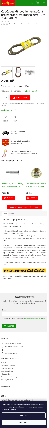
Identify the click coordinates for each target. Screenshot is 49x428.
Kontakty (4, 362)
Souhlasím (23, 422)
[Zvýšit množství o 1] (9, 96)
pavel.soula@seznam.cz (13, 343)
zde (14, 409)
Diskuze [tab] (11, 214)
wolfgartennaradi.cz (11, 353)
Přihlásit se (9, 326)
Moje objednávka (7, 380)
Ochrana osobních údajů (9, 377)
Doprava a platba (7, 371)
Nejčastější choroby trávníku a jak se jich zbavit (17, 400)
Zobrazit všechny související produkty (24, 207)
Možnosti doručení (30, 91)
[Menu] (44, 3)
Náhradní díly (5, 374)
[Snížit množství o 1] (9, 99)
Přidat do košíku (21, 98)
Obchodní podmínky (8, 365)
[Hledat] (32, 3)
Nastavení (23, 415)
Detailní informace (7, 110)
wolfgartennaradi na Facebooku (15, 350)
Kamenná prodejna (7, 368)
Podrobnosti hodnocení (29, 24)
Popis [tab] (5, 214)
